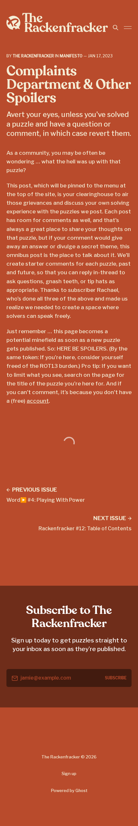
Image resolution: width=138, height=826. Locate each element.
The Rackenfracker (33, 56)
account (38, 401)
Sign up (69, 773)
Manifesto (71, 56)
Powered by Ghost (69, 790)
